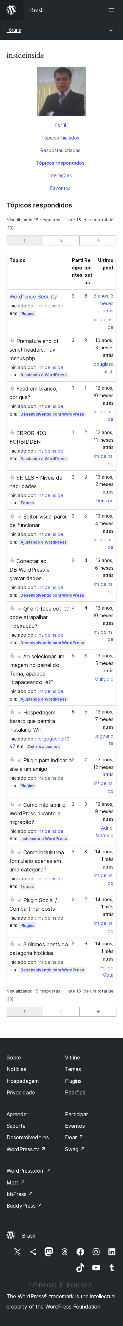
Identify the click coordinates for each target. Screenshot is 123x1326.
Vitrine (72, 1057)
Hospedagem (23, 1081)
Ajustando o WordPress (43, 374)
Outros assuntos (44, 746)
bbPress (20, 1194)
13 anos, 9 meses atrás (104, 811)
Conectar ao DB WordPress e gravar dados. (30, 570)
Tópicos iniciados (60, 138)
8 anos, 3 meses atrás (103, 303)
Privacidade (21, 1092)
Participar (76, 1114)
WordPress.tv (26, 1149)
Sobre (14, 1057)
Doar (74, 1137)
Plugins (27, 313)
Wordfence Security (33, 296)
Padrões (75, 1092)
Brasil (28, 1235)
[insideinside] (61, 93)
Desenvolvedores (28, 1137)
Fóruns (14, 30)
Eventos (75, 1125)
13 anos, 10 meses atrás (103, 615)
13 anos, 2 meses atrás (104, 484)
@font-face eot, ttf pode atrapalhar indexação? (40, 617)
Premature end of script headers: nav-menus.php (34, 350)
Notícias (16, 1069)
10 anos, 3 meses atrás (104, 347)
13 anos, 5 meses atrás (104, 663)
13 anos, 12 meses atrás (103, 767)
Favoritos (60, 188)
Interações (60, 175)
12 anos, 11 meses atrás (103, 439)
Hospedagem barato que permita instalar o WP (32, 721)
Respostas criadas (60, 150)
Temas (27, 502)
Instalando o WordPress (43, 838)
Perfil (60, 125)
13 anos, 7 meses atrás (104, 719)
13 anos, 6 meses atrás (104, 567)
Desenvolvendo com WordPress (52, 414)
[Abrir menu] (112, 10)
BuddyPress (24, 1205)
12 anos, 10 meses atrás (103, 395)
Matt (16, 1182)
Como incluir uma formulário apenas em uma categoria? (37, 861)
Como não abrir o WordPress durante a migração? (38, 813)
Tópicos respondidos (60, 163)
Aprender (17, 1114)
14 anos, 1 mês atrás (104, 859)
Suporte (16, 1125)
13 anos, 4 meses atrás (104, 523)
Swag (75, 1149)
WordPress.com (29, 1170)
